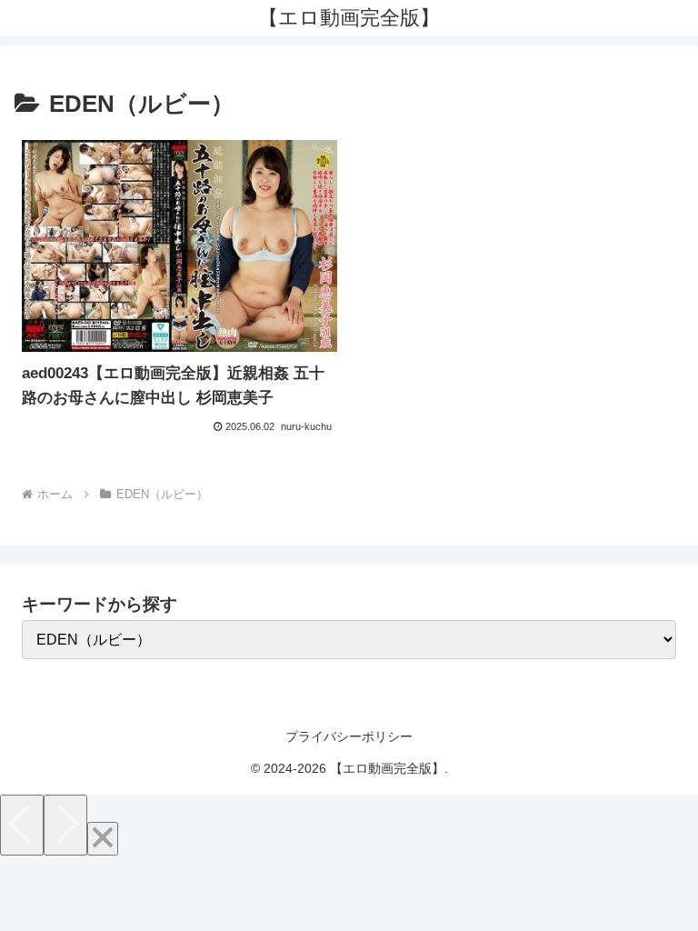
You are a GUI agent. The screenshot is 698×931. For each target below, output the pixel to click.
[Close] (102, 839)
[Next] (65, 825)
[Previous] (22, 825)
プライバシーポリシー (349, 736)
